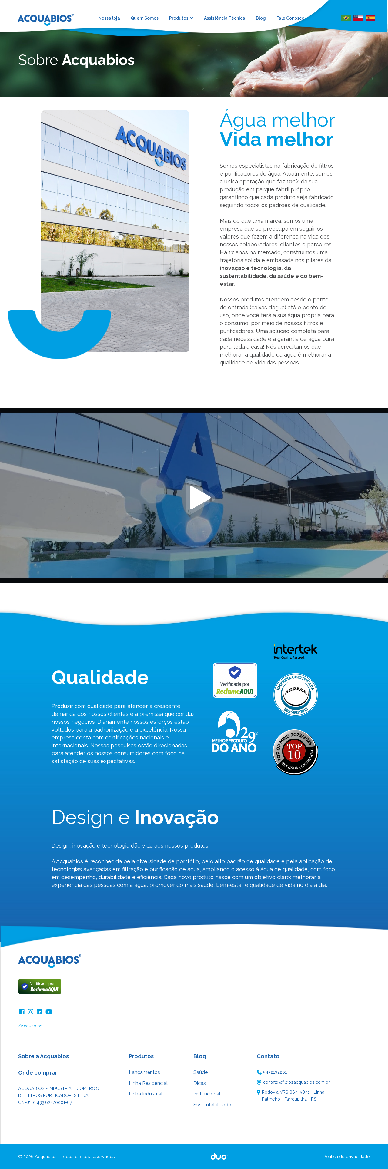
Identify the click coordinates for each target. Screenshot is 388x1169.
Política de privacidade (346, 1156)
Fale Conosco (290, 18)
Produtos (178, 18)
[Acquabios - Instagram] (31, 1011)
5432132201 (275, 1072)
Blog (261, 18)
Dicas (199, 1083)
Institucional (206, 1094)
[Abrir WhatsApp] (373, 1153)
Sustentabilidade (212, 1105)
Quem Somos (145, 18)
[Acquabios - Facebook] (22, 1011)
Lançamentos (144, 1072)
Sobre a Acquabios (43, 1056)
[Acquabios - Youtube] (48, 1011)
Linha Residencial (148, 1083)
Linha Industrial (145, 1094)
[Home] (50, 17)
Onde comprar (37, 1072)
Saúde (200, 1072)
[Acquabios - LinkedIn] (40, 1011)
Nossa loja (109, 18)
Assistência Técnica (224, 18)
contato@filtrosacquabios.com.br (296, 1082)
